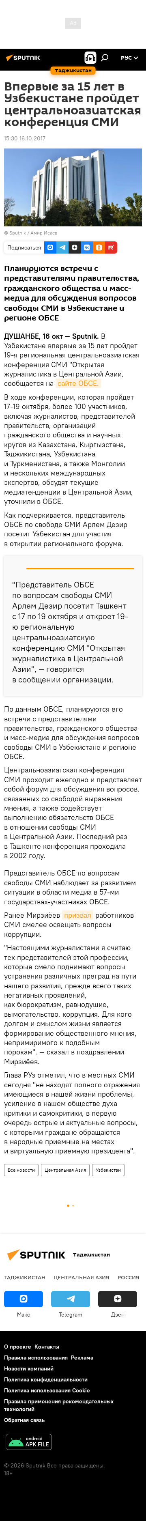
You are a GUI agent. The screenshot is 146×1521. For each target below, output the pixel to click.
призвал (77, 915)
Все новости (21, 1170)
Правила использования (36, 1357)
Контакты (46, 1346)
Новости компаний (29, 1368)
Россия (129, 1277)
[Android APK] (28, 1443)
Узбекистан (108, 1170)
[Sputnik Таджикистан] (24, 61)
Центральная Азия (65, 1170)
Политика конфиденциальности (46, 1379)
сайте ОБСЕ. (78, 383)
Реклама (82, 1357)
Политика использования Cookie (47, 1390)
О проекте (17, 1346)
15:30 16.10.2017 (24, 138)
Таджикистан (24, 1277)
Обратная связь (24, 1420)
